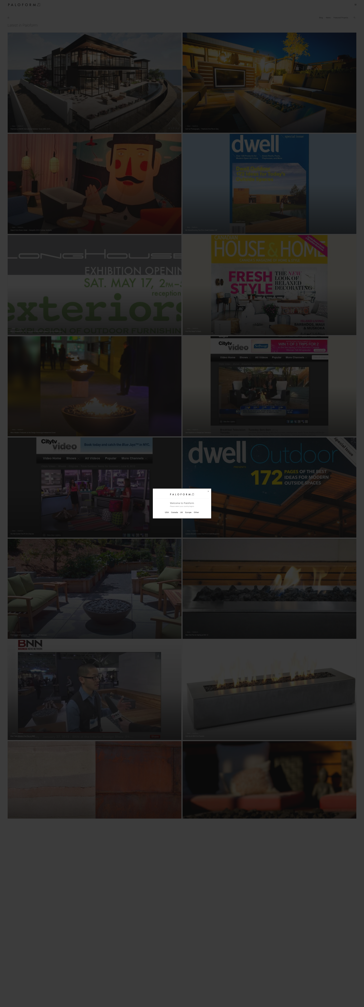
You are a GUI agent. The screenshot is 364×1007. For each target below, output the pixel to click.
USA (167, 512)
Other (196, 512)
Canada (174, 512)
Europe (188, 512)
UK (181, 512)
